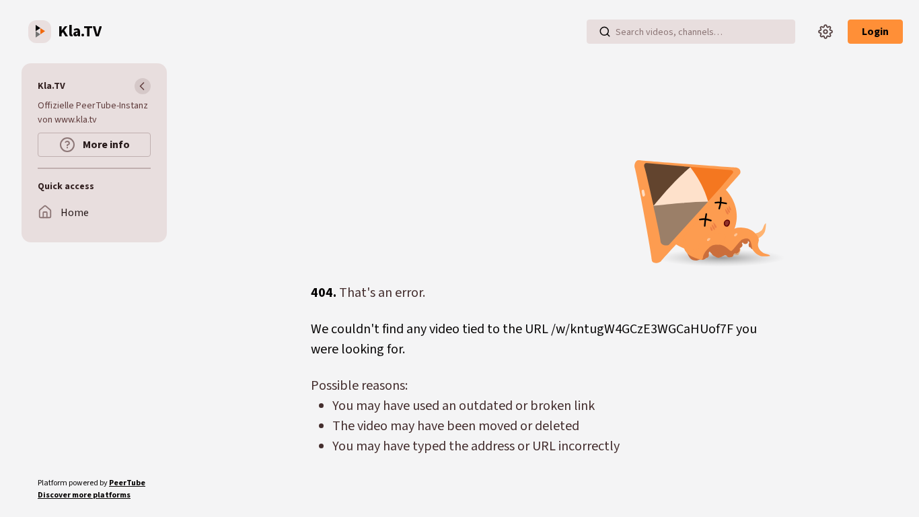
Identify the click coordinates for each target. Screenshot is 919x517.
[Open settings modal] (825, 32)
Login (875, 31)
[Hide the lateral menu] (143, 86)
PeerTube (127, 483)
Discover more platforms (84, 495)
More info (105, 144)
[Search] (605, 32)
